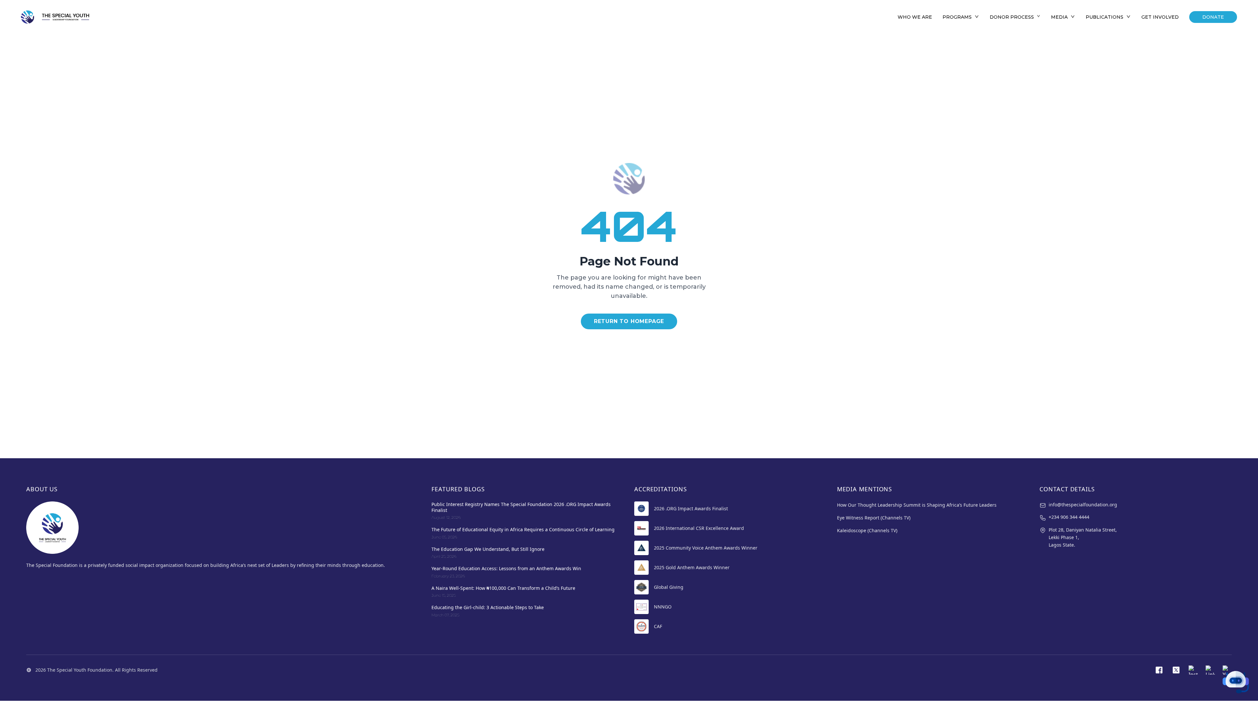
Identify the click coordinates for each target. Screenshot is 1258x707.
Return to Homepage (629, 321)
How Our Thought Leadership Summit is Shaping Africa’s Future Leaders (917, 505)
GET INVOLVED (1160, 17)
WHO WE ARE (915, 17)
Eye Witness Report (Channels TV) (873, 518)
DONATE (1213, 17)
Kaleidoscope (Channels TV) (867, 530)
